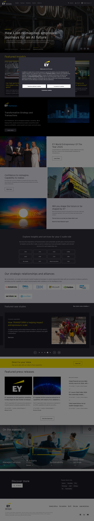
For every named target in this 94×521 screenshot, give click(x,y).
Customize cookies (47, 90)
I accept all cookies (59, 86)
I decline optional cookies (34, 86)
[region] (47, 77)
